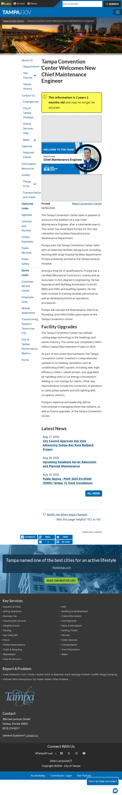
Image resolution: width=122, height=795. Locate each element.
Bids (64, 606)
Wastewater (9, 654)
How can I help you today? (102, 781)
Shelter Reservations (14, 644)
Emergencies (30, 101)
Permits (66, 635)
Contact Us (28, 95)
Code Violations (11, 674)
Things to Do (27, 184)
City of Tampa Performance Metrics (29, 346)
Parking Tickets (70, 630)
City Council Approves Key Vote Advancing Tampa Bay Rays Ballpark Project (68, 445)
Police (6, 639)
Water (65, 654)
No (98, 519)
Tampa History (27, 86)
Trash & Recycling (12, 649)
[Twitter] (69, 753)
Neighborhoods (11, 625)
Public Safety (25, 261)
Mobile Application (28, 311)
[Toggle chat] (115, 790)
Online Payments (28, 239)
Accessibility (38, 775)
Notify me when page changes (66, 514)
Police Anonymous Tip (24, 679)
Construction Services (14, 620)
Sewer (40, 679)
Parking (7, 630)
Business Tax (10, 616)
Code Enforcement (71, 616)
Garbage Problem (80, 674)
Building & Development (75, 611)
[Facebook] (61, 753)
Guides (26, 175)
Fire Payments (69, 620)
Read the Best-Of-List (61, 580)
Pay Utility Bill (10, 635)
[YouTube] (84, 753)
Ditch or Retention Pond (57, 674)
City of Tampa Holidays (28, 112)
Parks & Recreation (72, 625)
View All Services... (13, 659)
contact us (32, 735)
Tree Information (71, 649)
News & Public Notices (13, 20)
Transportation (69, 644)
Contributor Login (61, 775)
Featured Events (28, 155)
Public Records (26, 250)
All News (93, 493)
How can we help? (70, 4)
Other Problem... (61, 679)
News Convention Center (87, 203)
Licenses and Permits (27, 226)
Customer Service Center (28, 286)
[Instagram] (76, 753)
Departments (30, 66)
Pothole (7, 679)
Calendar (27, 146)
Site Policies (27, 75)
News (26, 140)
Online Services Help (28, 128)
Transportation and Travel (30, 195)
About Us (27, 60)
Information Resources (29, 166)
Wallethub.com (62, 567)
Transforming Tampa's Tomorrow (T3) (30, 326)
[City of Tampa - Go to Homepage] (17, 12)
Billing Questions (12, 611)
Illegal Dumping (108, 674)
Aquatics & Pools (12, 606)
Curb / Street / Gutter (32, 674)
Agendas (27, 215)
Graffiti (95, 674)
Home (25, 360)
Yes (89, 519)
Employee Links (27, 299)
